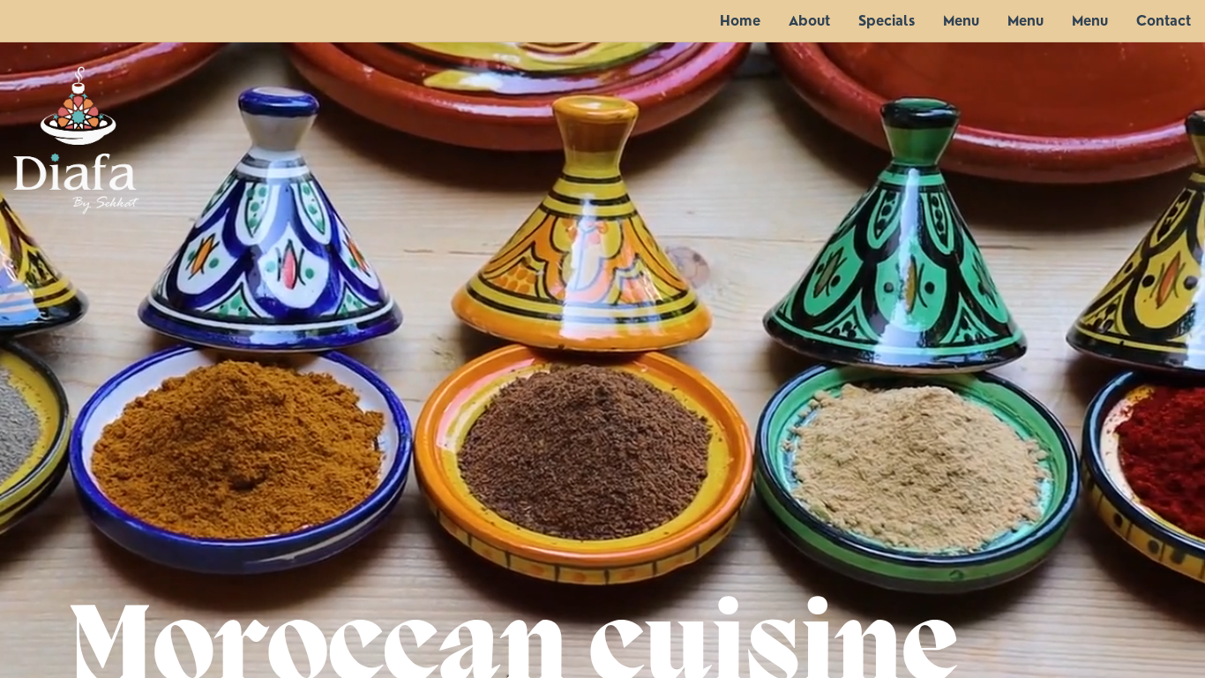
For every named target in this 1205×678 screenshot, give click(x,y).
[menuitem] (740, 21)
